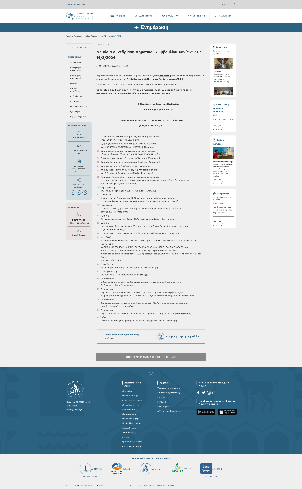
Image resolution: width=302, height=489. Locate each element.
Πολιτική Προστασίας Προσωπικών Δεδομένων (157, 485)
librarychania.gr (129, 428)
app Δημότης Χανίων (132, 442)
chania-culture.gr (130, 396)
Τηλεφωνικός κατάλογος (168, 388)
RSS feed (161, 402)
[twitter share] (79, 192)
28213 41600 (78, 220)
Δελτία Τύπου (90, 36)
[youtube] (214, 393)
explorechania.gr (130, 409)
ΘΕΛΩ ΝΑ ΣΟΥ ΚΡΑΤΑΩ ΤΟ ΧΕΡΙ (223, 121)
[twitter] (203, 393)
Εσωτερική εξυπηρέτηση (168, 393)
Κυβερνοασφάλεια (78, 117)
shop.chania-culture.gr (132, 400)
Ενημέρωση (172, 16)
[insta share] (84, 192)
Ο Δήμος (120, 16)
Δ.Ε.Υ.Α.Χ (126, 469)
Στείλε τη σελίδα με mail (79, 152)
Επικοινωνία (199, 16)
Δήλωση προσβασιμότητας (169, 411)
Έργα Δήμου (163, 407)
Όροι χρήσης (131, 485)
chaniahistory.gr (129, 432)
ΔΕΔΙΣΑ (187, 468)
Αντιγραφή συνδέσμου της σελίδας (78, 168)
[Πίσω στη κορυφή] (151, 374)
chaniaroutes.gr (129, 414)
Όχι (174, 357)
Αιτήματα (225, 4)
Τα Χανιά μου (224, 16)
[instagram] (209, 393)
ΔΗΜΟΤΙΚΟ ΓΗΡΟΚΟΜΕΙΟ (214, 472)
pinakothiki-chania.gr (131, 423)
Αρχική (68, 36)
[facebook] (198, 393)
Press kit (161, 397)
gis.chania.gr (127, 391)
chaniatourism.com (130, 405)
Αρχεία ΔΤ (102, 36)
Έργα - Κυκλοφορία (78, 106)
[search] (234, 4)
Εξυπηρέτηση (145, 16)
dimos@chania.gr (79, 235)
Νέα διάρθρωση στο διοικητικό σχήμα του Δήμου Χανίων (222, 210)
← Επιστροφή (79, 47)
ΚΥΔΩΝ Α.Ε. (157, 469)
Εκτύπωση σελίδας (79, 138)
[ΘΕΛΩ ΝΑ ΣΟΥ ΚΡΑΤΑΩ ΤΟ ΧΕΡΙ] (223, 115)
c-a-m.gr (126, 437)
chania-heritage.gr (130, 419)
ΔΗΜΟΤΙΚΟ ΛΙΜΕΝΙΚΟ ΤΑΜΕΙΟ (92, 472)
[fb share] (73, 192)
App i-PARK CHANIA (131, 446)
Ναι (166, 357)
